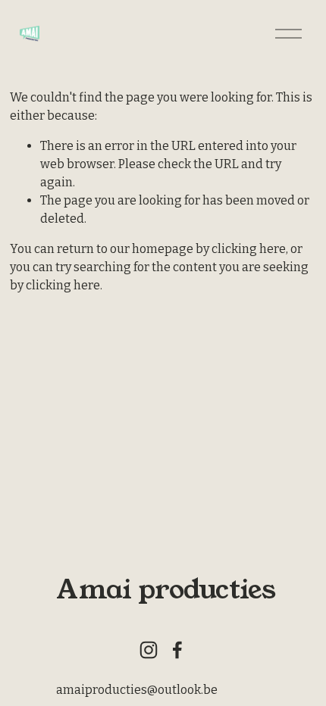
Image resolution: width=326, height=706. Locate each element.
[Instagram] (148, 650)
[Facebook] (177, 650)
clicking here (249, 249)
